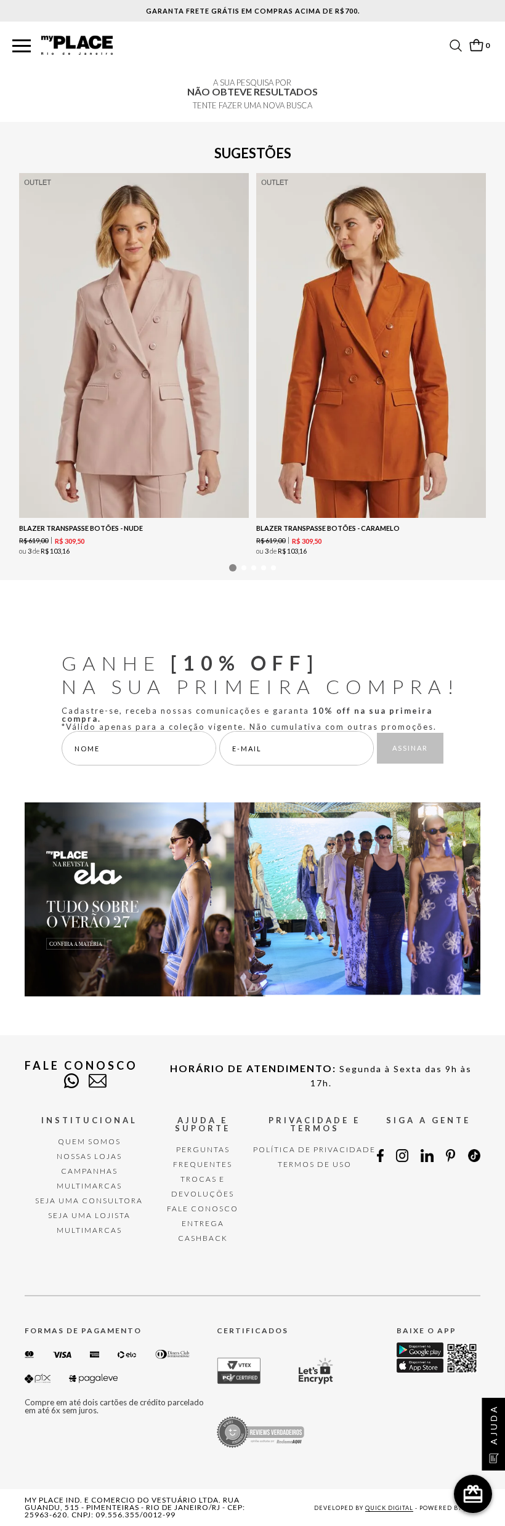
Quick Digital (389, 1507)
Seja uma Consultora (89, 1200)
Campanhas (89, 1171)
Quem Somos (89, 1141)
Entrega (203, 1223)
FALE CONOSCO (202, 1208)
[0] (476, 45)
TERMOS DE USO (315, 1164)
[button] (21, 46)
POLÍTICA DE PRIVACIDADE (314, 1149)
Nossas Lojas (89, 1156)
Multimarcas (89, 1185)
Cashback (203, 1238)
